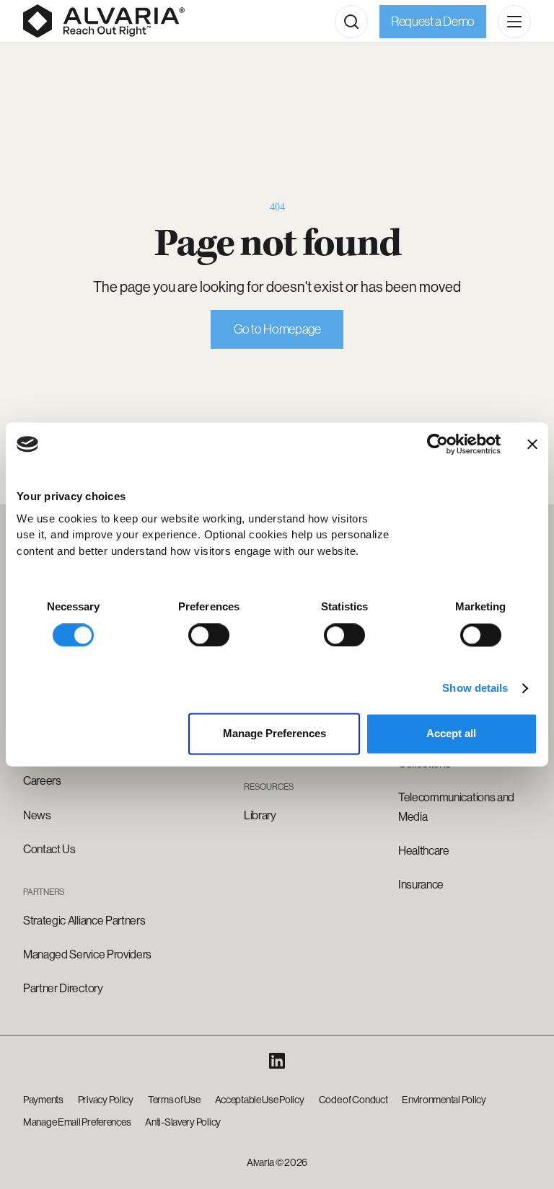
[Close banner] (532, 444)
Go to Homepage (277, 329)
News (37, 815)
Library (260, 815)
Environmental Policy (443, 1099)
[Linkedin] (277, 1061)
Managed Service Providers (87, 954)
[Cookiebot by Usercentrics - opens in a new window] (437, 444)
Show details (475, 688)
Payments (43, 1099)
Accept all (451, 734)
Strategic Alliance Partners (84, 920)
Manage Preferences (274, 734)
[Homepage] (104, 21)
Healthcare (423, 851)
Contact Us (49, 849)
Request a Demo (433, 21)
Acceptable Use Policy (259, 1099)
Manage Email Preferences (77, 1122)
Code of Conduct (353, 1099)
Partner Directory (63, 988)
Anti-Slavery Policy (183, 1122)
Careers (42, 781)
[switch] (208, 634)
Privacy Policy (105, 1099)
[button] (351, 21)
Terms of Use (174, 1099)
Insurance (421, 884)
